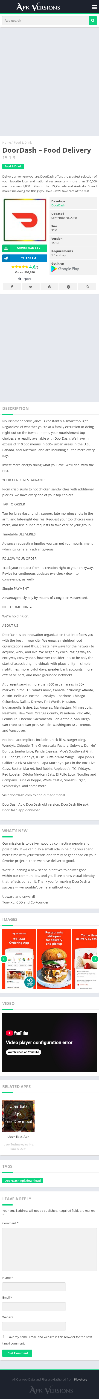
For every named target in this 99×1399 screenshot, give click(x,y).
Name (7, 1277)
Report (26, 279)
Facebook (12, 286)
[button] (93, 20)
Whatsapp (87, 286)
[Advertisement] (49, 81)
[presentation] (4, 959)
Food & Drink (23, 142)
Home (6, 142)
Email (7, 1297)
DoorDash (58, 205)
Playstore (80, 1379)
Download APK (28, 248)
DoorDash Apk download (23, 1180)
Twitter (31, 286)
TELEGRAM (28, 258)
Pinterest (49, 286)
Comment (10, 1223)
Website (7, 1317)
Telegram (68, 286)
